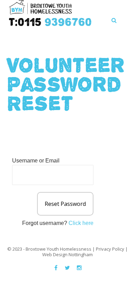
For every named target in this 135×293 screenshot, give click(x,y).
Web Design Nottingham (67, 254)
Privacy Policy (110, 249)
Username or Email (36, 161)
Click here (81, 223)
